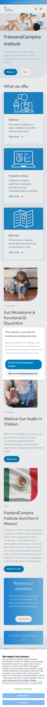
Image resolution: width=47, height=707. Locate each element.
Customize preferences (23, 689)
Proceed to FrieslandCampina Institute (20, 364)
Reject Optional (23, 696)
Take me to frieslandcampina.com (22, 373)
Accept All (23, 702)
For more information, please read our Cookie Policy (22, 683)
